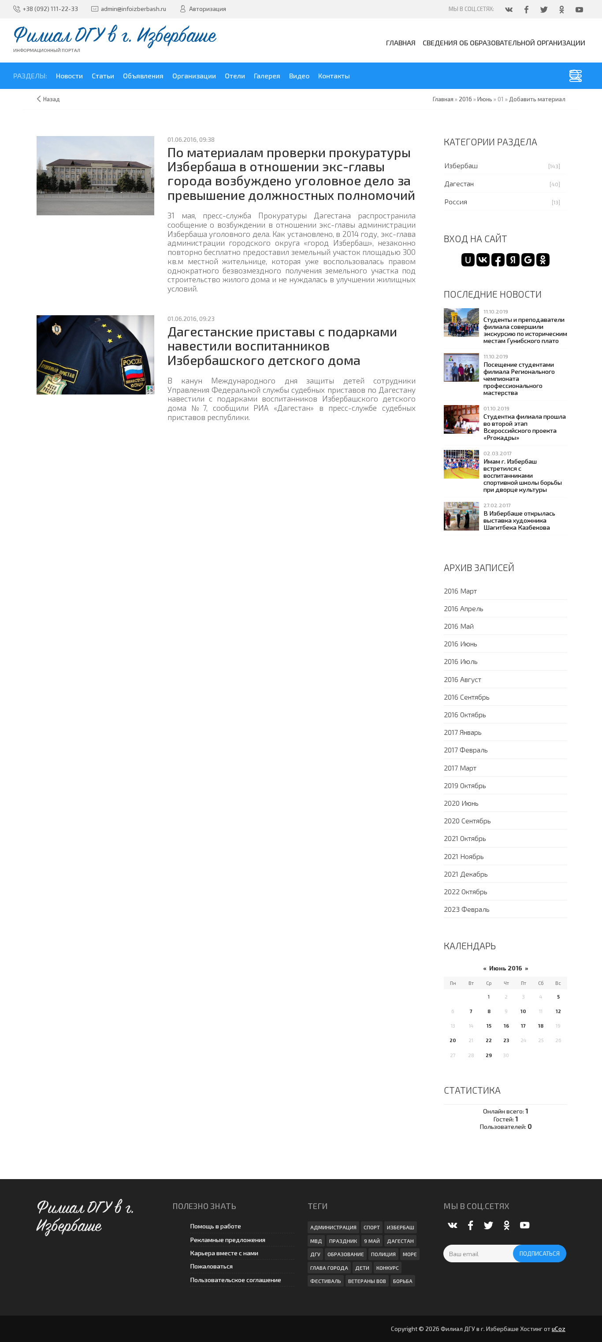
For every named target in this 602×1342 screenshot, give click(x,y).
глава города (329, 1268)
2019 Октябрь (465, 785)
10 (523, 1011)
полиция (383, 1254)
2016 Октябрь (465, 714)
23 (506, 1040)
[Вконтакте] (509, 9)
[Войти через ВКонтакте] (483, 259)
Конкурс (387, 1268)
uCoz (558, 1328)
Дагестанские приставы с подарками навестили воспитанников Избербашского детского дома (282, 346)
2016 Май (459, 626)
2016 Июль (461, 661)
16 (506, 1026)
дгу (315, 1254)
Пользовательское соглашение (235, 1279)
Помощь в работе (215, 1226)
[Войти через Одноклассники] (543, 259)
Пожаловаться (211, 1266)
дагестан (400, 1241)
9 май (372, 1241)
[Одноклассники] (562, 9)
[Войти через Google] (528, 259)
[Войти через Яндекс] (513, 259)
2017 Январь (463, 732)
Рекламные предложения (227, 1239)
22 (489, 1040)
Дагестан (459, 183)
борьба (402, 1281)
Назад (51, 99)
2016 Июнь (460, 643)
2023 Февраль (467, 909)
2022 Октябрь (465, 891)
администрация (333, 1227)
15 (489, 1026)
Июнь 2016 (505, 968)
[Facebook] (527, 9)
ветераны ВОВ (367, 1281)
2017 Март (460, 767)
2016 (465, 99)
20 (453, 1040)
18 (540, 1026)
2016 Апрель (463, 608)
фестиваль (325, 1281)
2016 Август (462, 679)
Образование (345, 1254)
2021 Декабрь (466, 874)
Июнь (484, 99)
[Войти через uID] (468, 259)
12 (558, 1011)
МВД (316, 1241)
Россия (455, 201)
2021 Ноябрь (464, 856)
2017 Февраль (466, 749)
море (410, 1254)
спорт (372, 1227)
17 (523, 1026)
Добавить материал (537, 99)
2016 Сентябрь (467, 697)
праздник (343, 1241)
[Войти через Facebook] (498, 259)
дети (362, 1268)
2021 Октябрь (465, 838)
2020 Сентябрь (467, 820)
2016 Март (460, 590)
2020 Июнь (461, 803)
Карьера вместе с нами (224, 1253)
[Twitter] (545, 9)
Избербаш (461, 165)
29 (489, 1055)
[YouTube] (580, 9)
